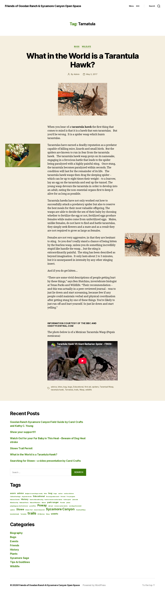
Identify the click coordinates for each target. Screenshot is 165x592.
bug (65, 387)
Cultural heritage (15, 496)
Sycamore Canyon (60, 509)
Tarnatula (69, 389)
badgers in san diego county (34, 493)
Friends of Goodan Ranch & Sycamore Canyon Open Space (43, 6)
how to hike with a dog (36, 499)
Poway (42, 505)
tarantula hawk (57, 389)
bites (60, 387)
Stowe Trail (28, 510)
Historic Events (15, 499)
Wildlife (86, 46)
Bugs (76, 46)
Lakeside (75, 499)
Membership (14, 502)
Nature (44, 502)
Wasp (81, 389)
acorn (13, 493)
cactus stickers (69, 493)
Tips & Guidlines (20, 562)
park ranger (53, 502)
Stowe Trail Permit (21, 448)
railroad (50, 506)
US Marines (41, 514)
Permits (62, 502)
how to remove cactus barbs (53, 499)
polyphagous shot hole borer (19, 506)
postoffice (32, 506)
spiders (95, 387)
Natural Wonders (35, 502)
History (24, 499)
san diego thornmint (75, 506)
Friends (14, 545)
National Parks (24, 502)
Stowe (20, 509)
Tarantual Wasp (106, 387)
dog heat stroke (27, 496)
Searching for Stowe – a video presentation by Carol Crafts (45, 460)
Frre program (71, 496)
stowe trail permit (39, 510)
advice (54, 387)
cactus (60, 493)
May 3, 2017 (91, 74)
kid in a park (67, 499)
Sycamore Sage (19, 557)
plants (68, 502)
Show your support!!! (23, 432)
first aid (88, 387)
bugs (70, 387)
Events (14, 541)
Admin (76, 74)
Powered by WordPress (94, 585)
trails (76, 389)
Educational (78, 387)
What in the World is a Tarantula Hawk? (82, 60)
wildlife (88, 389)
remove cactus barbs (61, 506)
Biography (16, 532)
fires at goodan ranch (52, 496)
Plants (13, 553)
